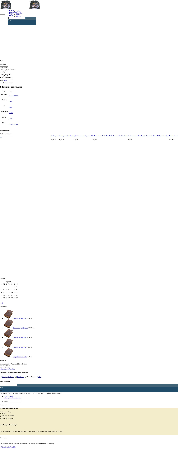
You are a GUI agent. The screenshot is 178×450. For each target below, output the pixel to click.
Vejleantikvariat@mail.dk (8, 447)
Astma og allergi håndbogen (66, 135)
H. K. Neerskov (13, 95)
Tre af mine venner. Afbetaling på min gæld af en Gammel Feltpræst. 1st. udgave (148, 135)
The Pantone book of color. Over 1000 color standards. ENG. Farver (110, 135)
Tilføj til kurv (4, 67)
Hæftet (11, 113)
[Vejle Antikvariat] (28, 8)
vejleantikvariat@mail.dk (7, 369)
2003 (10, 107)
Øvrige (5, 80)
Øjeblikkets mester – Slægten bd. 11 (83, 135)
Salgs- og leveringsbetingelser (12, 398)
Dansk (11, 118)
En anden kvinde (173, 135)
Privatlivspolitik (8, 396)
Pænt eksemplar (13, 124)
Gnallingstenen (55, 135)
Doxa (10, 101)
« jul (1, 303)
